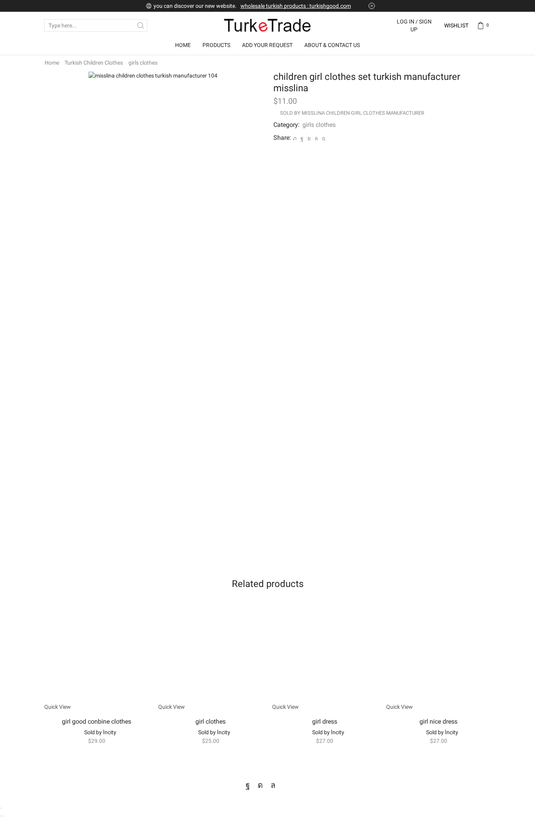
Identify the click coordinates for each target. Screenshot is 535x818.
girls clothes (142, 62)
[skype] (322, 138)
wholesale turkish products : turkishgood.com (295, 6)
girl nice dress (438, 721)
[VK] (309, 138)
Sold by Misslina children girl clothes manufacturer (352, 113)
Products (216, 45)
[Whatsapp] (273, 785)
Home (183, 45)
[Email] (286, 785)
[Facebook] (301, 138)
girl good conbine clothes (96, 721)
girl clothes (210, 721)
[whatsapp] (316, 138)
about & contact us (332, 45)
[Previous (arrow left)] (1, 816)
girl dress (324, 721)
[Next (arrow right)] (3, 816)
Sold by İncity (100, 732)
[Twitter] (294, 138)
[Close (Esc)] (1, 808)
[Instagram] (260, 785)
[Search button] (141, 25)
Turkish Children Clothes (94, 62)
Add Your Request (267, 45)
